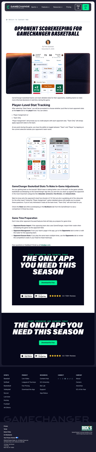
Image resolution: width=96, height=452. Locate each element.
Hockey (6, 400)
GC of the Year (81, 389)
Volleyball (7, 389)
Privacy (6, 426)
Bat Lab (42, 386)
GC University (44, 382)
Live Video (25, 379)
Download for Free (48, 283)
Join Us (85, 7)
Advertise (79, 386)
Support (43, 389)
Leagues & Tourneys (29, 382)
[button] (34, 7)
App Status (44, 393)
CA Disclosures (8, 435)
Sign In (78, 7)
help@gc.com (45, 245)
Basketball (7, 386)
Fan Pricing (26, 386)
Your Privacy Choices (9, 437)
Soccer (6, 393)
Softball (6, 382)
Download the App (28, 389)
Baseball (7, 379)
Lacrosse (7, 397)
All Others (7, 408)
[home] (18, 7)
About (78, 379)
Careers (78, 382)
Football (7, 404)
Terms (5, 429)
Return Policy (7, 432)
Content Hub (44, 379)
